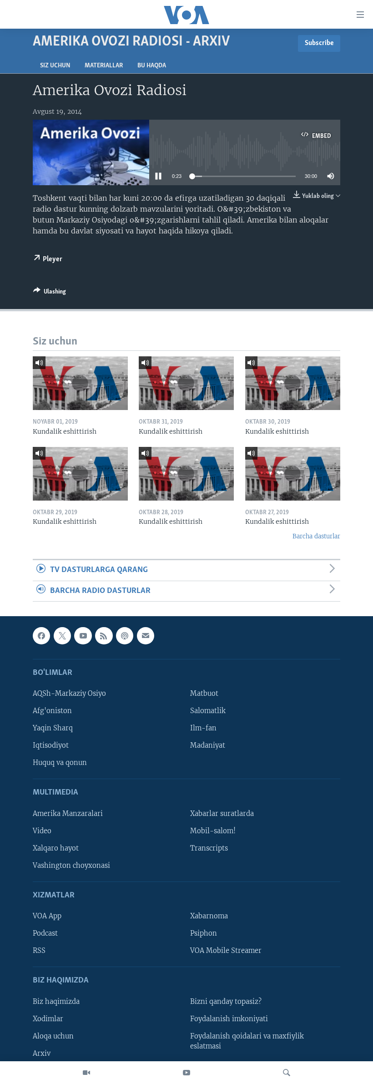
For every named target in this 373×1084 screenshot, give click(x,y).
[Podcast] (124, 635)
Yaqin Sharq (53, 728)
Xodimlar (48, 1019)
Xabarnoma (209, 916)
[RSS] (103, 635)
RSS (39, 951)
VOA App (47, 916)
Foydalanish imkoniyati (229, 1019)
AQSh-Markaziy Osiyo (69, 693)
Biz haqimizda (56, 1002)
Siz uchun (55, 65)
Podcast (45, 933)
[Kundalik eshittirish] (80, 383)
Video (42, 831)
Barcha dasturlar (316, 536)
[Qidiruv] (286, 1072)
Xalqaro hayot (56, 848)
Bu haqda (151, 65)
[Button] (49, 293)
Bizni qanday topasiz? (226, 1002)
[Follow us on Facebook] (41, 635)
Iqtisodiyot (51, 745)
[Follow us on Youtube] (82, 635)
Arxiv (41, 1053)
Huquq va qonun (60, 763)
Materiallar (104, 65)
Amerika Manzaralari (68, 814)
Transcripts (209, 848)
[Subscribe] (145, 635)
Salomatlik (208, 711)
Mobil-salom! (213, 831)
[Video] (86, 1072)
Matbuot (204, 693)
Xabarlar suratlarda (222, 814)
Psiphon (203, 933)
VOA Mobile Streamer (226, 951)
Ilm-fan (203, 728)
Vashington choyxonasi (71, 865)
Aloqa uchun (53, 1036)
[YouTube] (186, 1072)
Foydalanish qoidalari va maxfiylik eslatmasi (247, 1041)
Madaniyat (207, 745)
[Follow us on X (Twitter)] (62, 635)
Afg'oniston (52, 711)
